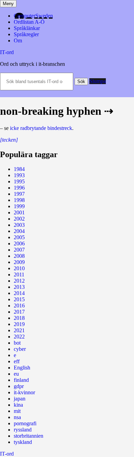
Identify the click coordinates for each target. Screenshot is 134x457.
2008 (19, 256)
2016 (19, 305)
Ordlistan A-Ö (29, 22)
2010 (19, 268)
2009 (19, 262)
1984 (19, 169)
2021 (19, 330)
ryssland (23, 430)
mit (17, 411)
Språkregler (26, 34)
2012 (19, 281)
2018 (19, 318)
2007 (19, 250)
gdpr (19, 386)
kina (18, 405)
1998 (19, 200)
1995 (19, 181)
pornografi (25, 423)
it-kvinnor (24, 392)
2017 (19, 312)
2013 (19, 287)
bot (17, 343)
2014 (19, 293)
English (22, 367)
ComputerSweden (33, 16)
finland (21, 380)
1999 (19, 206)
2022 (19, 336)
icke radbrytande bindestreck (41, 128)
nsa (17, 417)
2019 (19, 324)
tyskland (23, 442)
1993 (19, 175)
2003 (19, 225)
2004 (19, 231)
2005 (19, 237)
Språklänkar (27, 28)
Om (18, 40)
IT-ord (7, 52)
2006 (19, 243)
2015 (19, 299)
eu (16, 374)
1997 (19, 194)
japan (19, 399)
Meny (8, 3)
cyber (20, 349)
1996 (19, 188)
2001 (19, 212)
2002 (19, 219)
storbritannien (28, 436)
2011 (19, 274)
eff (17, 361)
